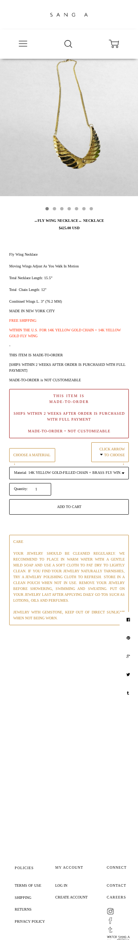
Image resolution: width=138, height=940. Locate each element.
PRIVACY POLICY (30, 921)
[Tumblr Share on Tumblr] (129, 693)
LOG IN (61, 885)
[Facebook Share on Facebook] (129, 620)
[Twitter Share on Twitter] (129, 675)
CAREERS (116, 897)
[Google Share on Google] (129, 656)
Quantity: (21, 489)
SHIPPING (23, 898)
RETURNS (23, 909)
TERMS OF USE (28, 885)
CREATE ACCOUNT (71, 897)
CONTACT (116, 885)
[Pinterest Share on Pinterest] (129, 638)
